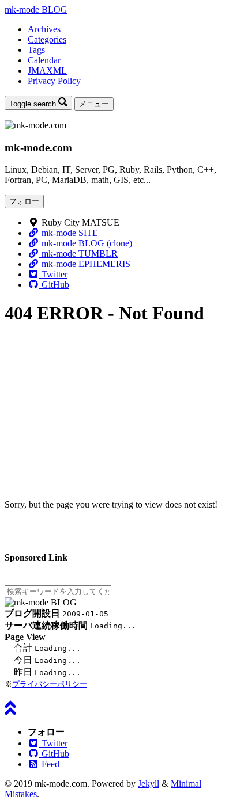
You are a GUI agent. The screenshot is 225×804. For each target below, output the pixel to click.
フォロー (24, 201)
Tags (36, 50)
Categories (47, 39)
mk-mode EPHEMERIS (84, 264)
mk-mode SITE (68, 233)
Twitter (53, 274)
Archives (44, 29)
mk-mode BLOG (36, 9)
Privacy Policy (54, 81)
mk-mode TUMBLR (78, 253)
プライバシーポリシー (49, 684)
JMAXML (47, 70)
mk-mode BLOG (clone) (85, 243)
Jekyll (148, 783)
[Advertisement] (112, 405)
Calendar (44, 60)
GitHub (54, 284)
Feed (49, 764)
